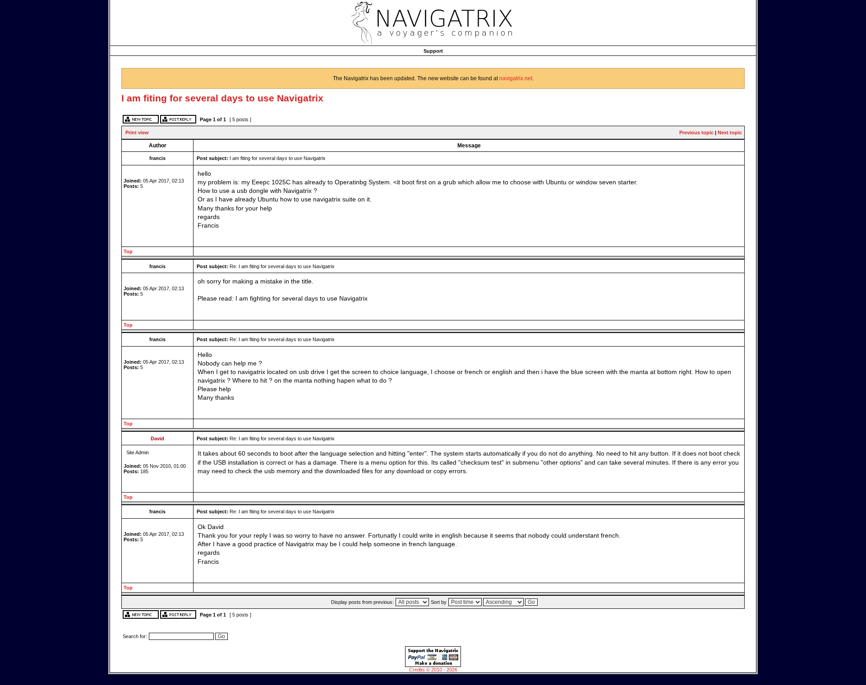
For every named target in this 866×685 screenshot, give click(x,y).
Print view (137, 132)
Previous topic (696, 132)
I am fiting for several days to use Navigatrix (222, 98)
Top (128, 251)
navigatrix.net (515, 78)
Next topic (730, 132)
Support (433, 51)
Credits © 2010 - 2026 (433, 669)
